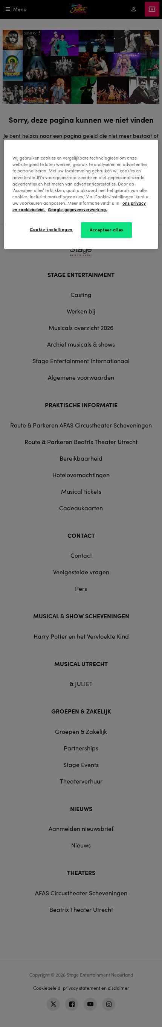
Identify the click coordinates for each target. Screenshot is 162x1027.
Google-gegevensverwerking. (77, 209)
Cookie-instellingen (51, 229)
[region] (81, 194)
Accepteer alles (106, 230)
